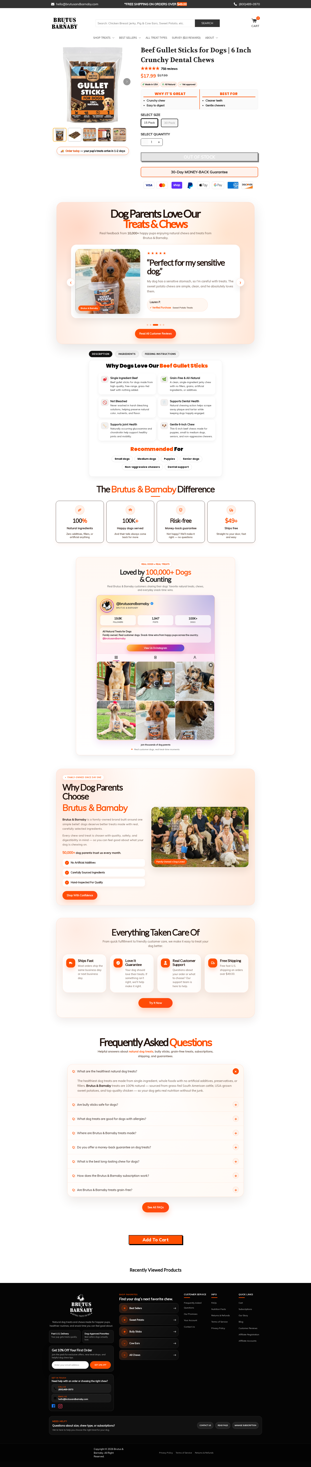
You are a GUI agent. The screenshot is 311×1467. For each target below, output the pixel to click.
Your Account (190, 1320)
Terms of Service (219, 1321)
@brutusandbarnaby (114, 638)
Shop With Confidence (80, 895)
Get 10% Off (100, 1365)
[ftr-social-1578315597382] (54, 1406)
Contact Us (189, 1326)
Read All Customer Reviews (155, 333)
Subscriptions (245, 1309)
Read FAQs (223, 1425)
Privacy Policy (218, 1328)
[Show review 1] (147, 325)
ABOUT (209, 37)
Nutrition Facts (218, 1309)
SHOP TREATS (102, 37)
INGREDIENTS (127, 353)
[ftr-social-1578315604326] (60, 1406)
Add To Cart (156, 1239)
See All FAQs (156, 1207)
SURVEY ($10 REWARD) (186, 37)
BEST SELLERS (128, 37)
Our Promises (190, 1314)
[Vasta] (81, 1305)
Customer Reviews (248, 1328)
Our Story (243, 1315)
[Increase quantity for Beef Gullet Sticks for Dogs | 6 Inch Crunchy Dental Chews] (159, 142)
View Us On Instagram (155, 648)
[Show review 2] (150, 325)
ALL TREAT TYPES (156, 37)
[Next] (126, 81)
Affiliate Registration (249, 1334)
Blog (241, 1321)
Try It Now (155, 1003)
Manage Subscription (245, 1425)
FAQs (214, 1302)
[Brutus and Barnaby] (72, 23)
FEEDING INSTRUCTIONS (160, 353)
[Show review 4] (160, 325)
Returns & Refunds (220, 1315)
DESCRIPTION (100, 353)
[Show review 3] (155, 325)
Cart (241, 1302)
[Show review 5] (163, 325)
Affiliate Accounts (247, 1340)
